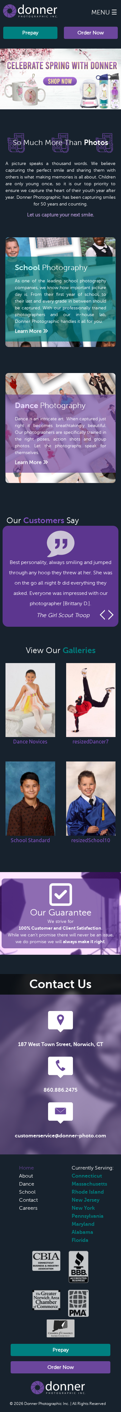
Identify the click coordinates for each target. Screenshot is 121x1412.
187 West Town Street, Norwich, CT (60, 1044)
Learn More (29, 331)
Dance (26, 1184)
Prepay (30, 33)
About (26, 1176)
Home (26, 1168)
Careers (28, 1208)
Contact (28, 1200)
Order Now (90, 33)
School (27, 1192)
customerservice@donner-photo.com (60, 1136)
